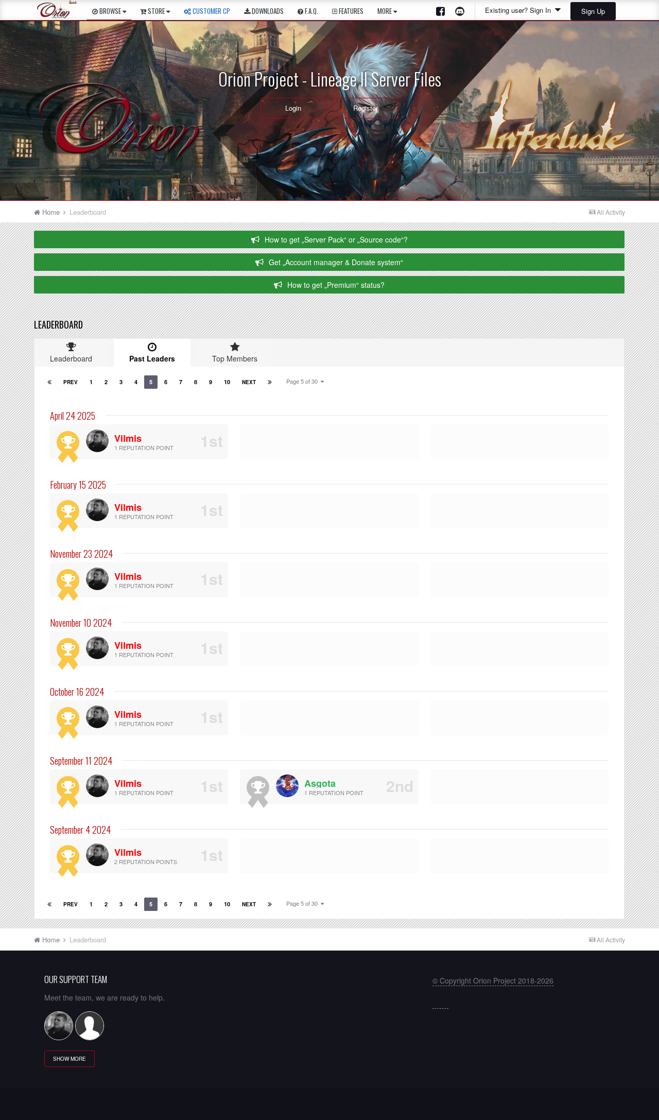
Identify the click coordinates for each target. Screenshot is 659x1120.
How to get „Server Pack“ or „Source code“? (336, 239)
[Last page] (270, 382)
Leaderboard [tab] (71, 358)
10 (227, 382)
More (384, 11)
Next (249, 382)
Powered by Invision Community (330, 1107)
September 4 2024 (80, 829)
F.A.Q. (310, 11)
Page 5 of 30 (303, 381)
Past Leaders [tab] (152, 358)
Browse (110, 11)
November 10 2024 (81, 622)
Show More (69, 1058)
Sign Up (593, 11)
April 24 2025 (72, 415)
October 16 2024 (77, 691)
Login (293, 108)
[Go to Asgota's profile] (287, 785)
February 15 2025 (78, 484)
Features (350, 11)
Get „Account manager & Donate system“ (336, 262)
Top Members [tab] (234, 358)
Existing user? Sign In (520, 10)
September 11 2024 (81, 760)
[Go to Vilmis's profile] (97, 440)
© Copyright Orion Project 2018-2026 (492, 980)
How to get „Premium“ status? (336, 285)
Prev (70, 382)
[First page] (49, 382)
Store (156, 11)
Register (365, 108)
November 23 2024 (81, 553)
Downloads (267, 11)
